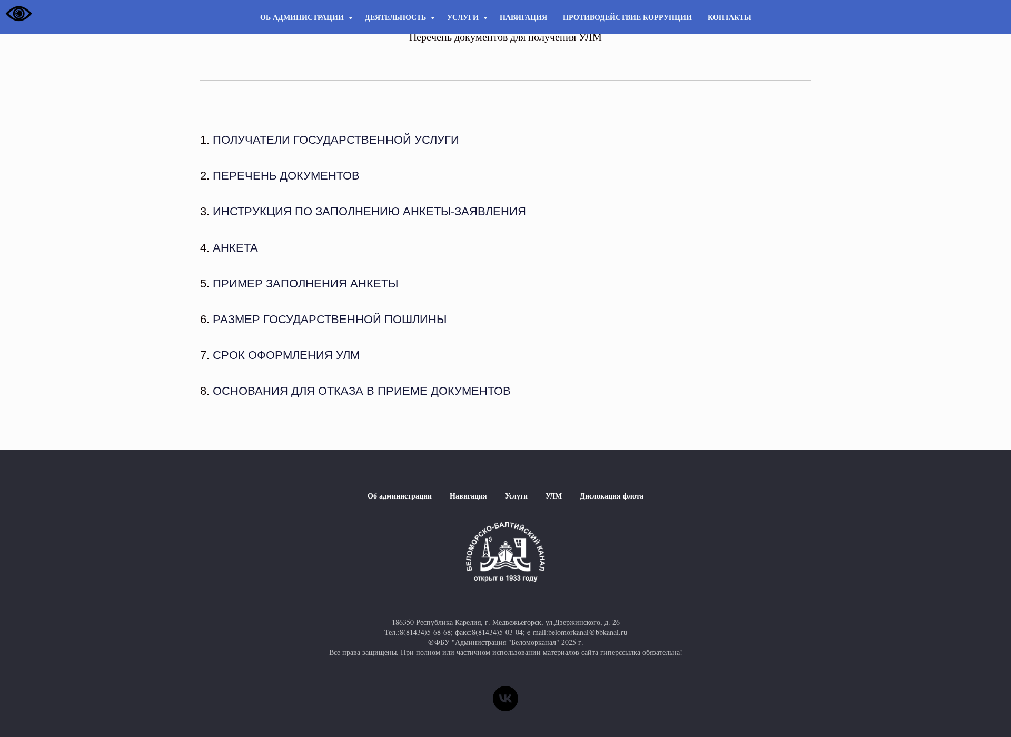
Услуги (464, 17)
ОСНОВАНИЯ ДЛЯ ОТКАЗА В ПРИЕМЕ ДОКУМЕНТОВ (362, 390)
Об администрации (303, 17)
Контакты (729, 17)
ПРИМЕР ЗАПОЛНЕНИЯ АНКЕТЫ (305, 283)
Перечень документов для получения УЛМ (505, 37)
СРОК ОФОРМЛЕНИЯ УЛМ (286, 355)
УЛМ (554, 495)
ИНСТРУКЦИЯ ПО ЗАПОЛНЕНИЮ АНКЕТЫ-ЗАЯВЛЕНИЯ (369, 211)
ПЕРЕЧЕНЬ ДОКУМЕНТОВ (286, 175)
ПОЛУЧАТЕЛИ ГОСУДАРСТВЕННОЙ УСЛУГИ (336, 139)
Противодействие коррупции (627, 17)
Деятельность (396, 17)
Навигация (523, 17)
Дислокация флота (611, 495)
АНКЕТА (235, 247)
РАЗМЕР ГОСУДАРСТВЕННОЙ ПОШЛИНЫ (330, 319)
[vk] (505, 698)
